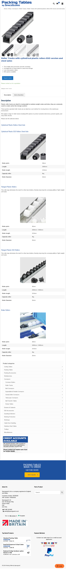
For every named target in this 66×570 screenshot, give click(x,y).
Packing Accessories (10, 373)
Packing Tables (8, 370)
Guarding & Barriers (9, 413)
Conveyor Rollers (10, 382)
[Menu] (62, 3)
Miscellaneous (8, 432)
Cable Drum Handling (10, 423)
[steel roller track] (17, 27)
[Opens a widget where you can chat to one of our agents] (59, 566)
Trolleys (6, 429)
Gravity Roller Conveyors (12, 394)
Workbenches (8, 376)
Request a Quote (8, 78)
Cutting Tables (8, 366)
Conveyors (7, 379)
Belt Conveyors (9, 388)
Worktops (7, 420)
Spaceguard (17, 565)
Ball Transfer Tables (11, 401)
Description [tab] (7, 95)
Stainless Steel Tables (10, 426)
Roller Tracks (9, 88)
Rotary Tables (9, 404)
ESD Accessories (9, 410)
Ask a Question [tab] (18, 95)
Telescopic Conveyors (11, 398)
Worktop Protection (9, 417)
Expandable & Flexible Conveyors (14, 391)
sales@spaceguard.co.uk (11, 511)
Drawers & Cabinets (9, 407)
